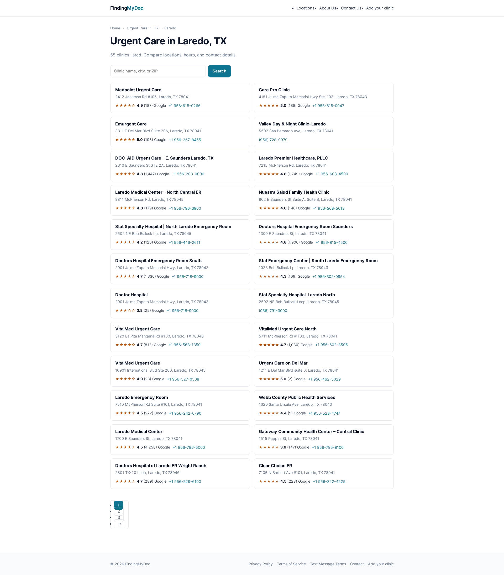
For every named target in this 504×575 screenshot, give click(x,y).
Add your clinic (380, 8)
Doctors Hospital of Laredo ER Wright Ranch (160, 465)
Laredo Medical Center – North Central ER (158, 192)
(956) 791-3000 (273, 310)
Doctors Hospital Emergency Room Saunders (306, 226)
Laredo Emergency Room (141, 397)
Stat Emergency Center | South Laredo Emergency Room (318, 260)
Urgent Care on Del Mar (283, 363)
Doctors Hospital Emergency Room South (158, 260)
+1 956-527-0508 (183, 379)
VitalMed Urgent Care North (288, 328)
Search (219, 70)
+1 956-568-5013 (329, 208)
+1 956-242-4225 (329, 481)
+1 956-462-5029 (324, 379)
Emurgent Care (131, 123)
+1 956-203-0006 (188, 174)
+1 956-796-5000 (189, 447)
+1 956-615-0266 (185, 105)
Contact (357, 564)
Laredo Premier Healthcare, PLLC (293, 158)
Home (115, 28)
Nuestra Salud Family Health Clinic (294, 192)
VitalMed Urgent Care (137, 328)
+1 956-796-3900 (185, 208)
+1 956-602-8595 (331, 344)
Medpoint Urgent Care (138, 89)
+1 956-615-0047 (328, 105)
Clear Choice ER (275, 465)
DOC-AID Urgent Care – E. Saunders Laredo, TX (164, 158)
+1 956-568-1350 (185, 344)
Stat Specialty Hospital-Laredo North (297, 294)
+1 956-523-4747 (324, 413)
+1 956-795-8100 (328, 447)
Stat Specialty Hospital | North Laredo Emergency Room (173, 226)
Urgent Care (137, 28)
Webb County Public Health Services (297, 397)
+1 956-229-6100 (185, 481)
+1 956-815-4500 (332, 242)
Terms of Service (291, 564)
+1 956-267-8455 (185, 140)
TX (156, 28)
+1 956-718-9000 (187, 276)
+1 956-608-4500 (332, 174)
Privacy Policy (261, 564)
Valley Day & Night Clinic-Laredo (292, 123)
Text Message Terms (328, 564)
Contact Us (351, 8)
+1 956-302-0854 (328, 276)
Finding (126, 8)
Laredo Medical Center (138, 431)
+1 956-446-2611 (184, 242)
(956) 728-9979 (273, 140)
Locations (305, 8)
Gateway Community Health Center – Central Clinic (311, 431)
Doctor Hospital (131, 294)
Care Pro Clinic (274, 89)
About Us (327, 8)
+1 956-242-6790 (185, 413)
